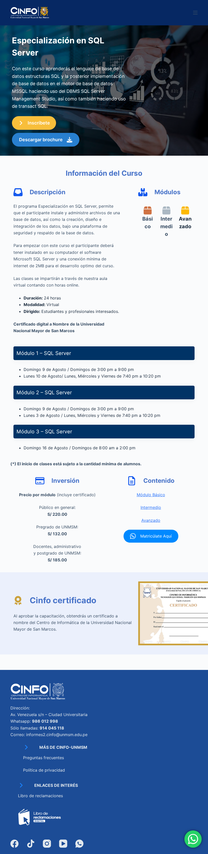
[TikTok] (31, 844)
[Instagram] (47, 844)
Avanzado (150, 520)
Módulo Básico (151, 494)
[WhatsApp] (79, 844)
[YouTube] (63, 844)
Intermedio (151, 507)
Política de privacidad (44, 770)
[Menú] (195, 12)
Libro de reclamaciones (40, 795)
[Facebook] (14, 844)
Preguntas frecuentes (43, 757)
